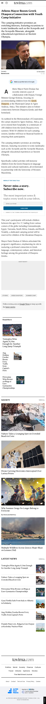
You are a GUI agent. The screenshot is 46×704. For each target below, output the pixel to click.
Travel (10, 671)
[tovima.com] (23, 3)
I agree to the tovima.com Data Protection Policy (21, 212)
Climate (18, 671)
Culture (38, 667)
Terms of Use (21, 681)
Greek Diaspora (17, 295)
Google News (25, 304)
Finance (30, 667)
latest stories (10, 307)
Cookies (38, 681)
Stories (35, 671)
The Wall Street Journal (23, 674)
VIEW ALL (42, 400)
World (15, 667)
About (7, 681)
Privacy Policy (30, 681)
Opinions (26, 671)
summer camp (31, 295)
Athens (5, 295)
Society (3, 71)
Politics (8, 667)
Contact (13, 681)
